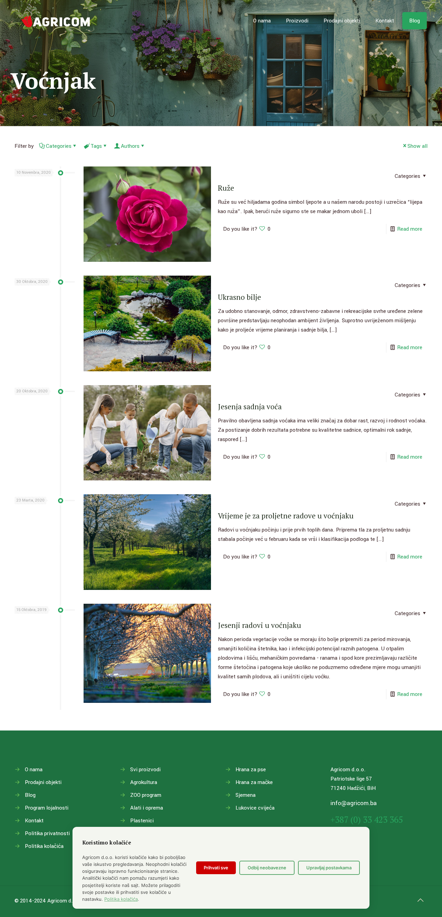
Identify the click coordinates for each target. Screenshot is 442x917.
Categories (58, 146)
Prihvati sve (216, 867)
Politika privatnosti (47, 833)
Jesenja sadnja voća (250, 406)
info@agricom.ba (353, 803)
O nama (33, 769)
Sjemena (246, 795)
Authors (130, 146)
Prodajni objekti (43, 782)
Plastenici (142, 820)
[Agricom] (55, 20)
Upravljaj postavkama (329, 867)
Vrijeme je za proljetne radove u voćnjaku (286, 515)
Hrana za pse (251, 769)
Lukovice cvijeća (255, 808)
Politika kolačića (44, 846)
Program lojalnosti (46, 808)
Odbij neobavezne (267, 867)
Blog (30, 795)
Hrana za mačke (254, 782)
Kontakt (34, 820)
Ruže (226, 188)
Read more (409, 229)
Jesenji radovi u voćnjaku (259, 625)
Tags (96, 146)
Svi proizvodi (145, 769)
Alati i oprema (146, 808)
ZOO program (145, 795)
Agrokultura (143, 782)
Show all (417, 146)
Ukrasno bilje (239, 297)
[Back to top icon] (420, 900)
